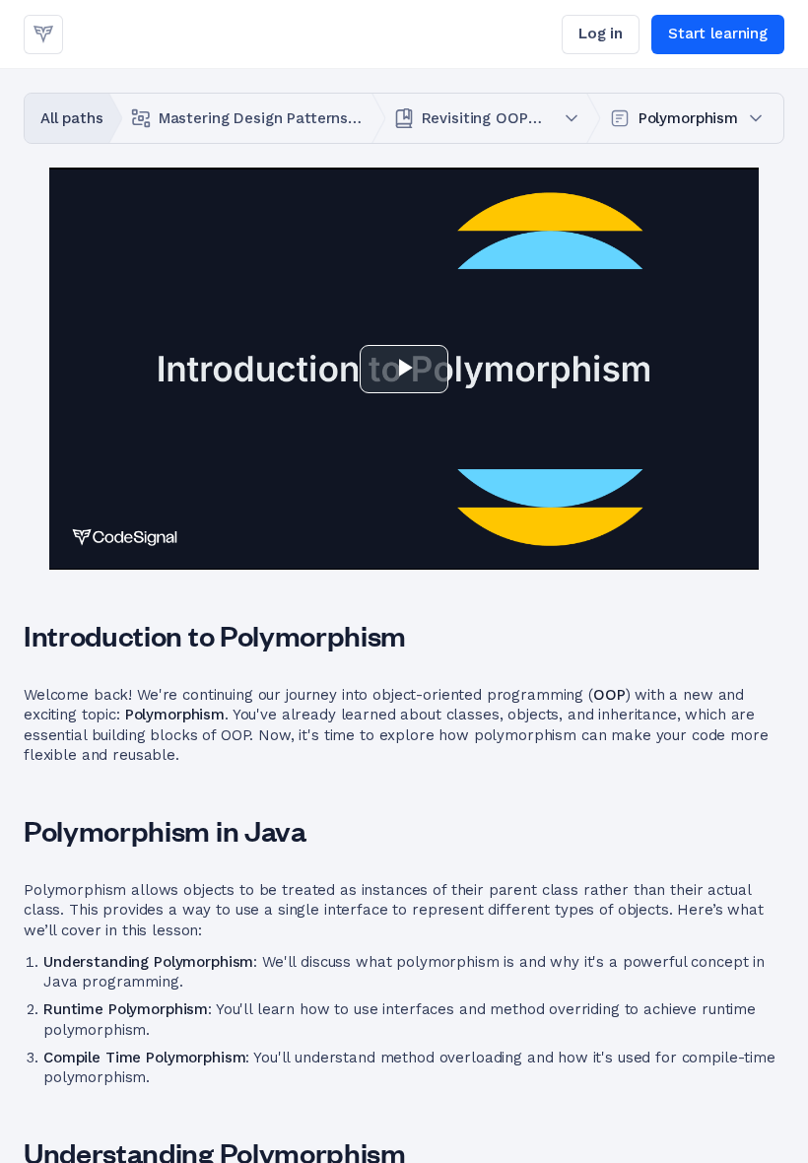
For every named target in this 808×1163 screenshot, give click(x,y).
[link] (43, 34)
